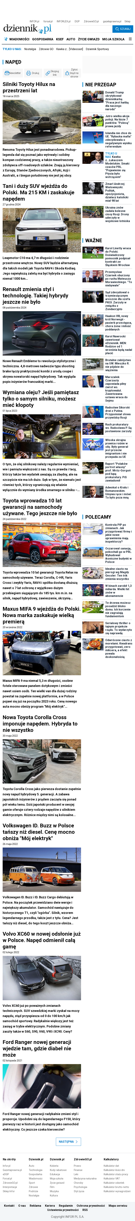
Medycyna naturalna (85, 1178)
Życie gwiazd (57, 1182)
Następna (66, 1141)
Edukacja (55, 1174)
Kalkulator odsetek (114, 1182)
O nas (22, 1205)
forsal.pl (48, 21)
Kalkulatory (111, 1159)
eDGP (6, 1174)
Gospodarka (35, 1174)
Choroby (78, 1182)
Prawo (77, 1165)
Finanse (78, 1170)
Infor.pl (6, 1165)
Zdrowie (33, 1187)
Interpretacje (10, 1187)
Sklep (127, 21)
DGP (77, 21)
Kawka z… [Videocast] (69, 49)
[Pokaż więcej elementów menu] (130, 39)
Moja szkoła (56, 1178)
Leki (76, 1174)
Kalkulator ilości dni (114, 1170)
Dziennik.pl (36, 1159)
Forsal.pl (7, 1178)
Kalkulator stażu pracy (116, 1174)
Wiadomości (35, 1178)
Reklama (35, 1205)
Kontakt (9, 1205)
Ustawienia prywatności (63, 1210)
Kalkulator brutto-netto (116, 1187)
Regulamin (66, 1205)
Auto (31, 1165)
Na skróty (9, 1159)
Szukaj (125, 29)
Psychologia (80, 1187)
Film (52, 1187)
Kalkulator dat (111, 1165)
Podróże (33, 1191)
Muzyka (54, 1191)
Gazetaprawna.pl (12, 1170)
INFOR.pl (34, 21)
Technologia (35, 1170)
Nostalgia (30, 49)
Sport (32, 1182)
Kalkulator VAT (112, 1178)
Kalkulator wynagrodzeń (117, 1191)
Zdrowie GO (46, 49)
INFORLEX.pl (63, 21)
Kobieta (54, 1165)
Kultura (54, 1195)
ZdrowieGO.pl (91, 21)
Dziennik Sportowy (97, 49)
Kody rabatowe (58, 1170)
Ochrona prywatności (91, 1205)
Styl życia (79, 1191)
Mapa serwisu (118, 1205)
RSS (85, 1210)
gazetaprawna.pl (112, 21)
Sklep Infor (9, 1191)
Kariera (50, 1205)
